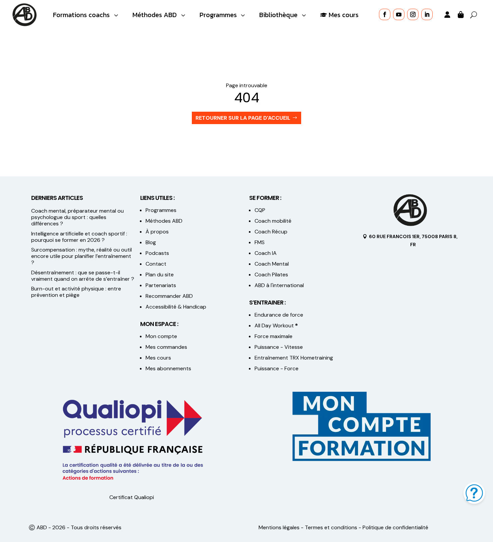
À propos (157, 231)
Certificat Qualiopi (131, 497)
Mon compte (161, 336)
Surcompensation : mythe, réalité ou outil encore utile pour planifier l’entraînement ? (81, 256)
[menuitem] (86, 15)
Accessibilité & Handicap (177, 306)
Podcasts (157, 253)
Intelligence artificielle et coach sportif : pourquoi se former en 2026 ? (79, 236)
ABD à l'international (280, 285)
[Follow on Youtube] (398, 14)
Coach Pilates (271, 274)
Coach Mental (272, 263)
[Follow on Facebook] (384, 14)
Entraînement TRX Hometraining (294, 357)
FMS (260, 242)
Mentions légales (279, 527)
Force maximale (273, 336)
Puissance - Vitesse (279, 346)
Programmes (161, 210)
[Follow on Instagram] (413, 14)
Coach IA (266, 253)
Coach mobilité (273, 220)
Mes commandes (166, 346)
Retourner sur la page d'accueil (243, 117)
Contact (156, 263)
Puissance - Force (276, 368)
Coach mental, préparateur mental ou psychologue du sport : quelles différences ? (77, 217)
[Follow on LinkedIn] (427, 14)
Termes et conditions (331, 527)
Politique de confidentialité (395, 527)
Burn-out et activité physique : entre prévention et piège (76, 292)
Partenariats (161, 285)
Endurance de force (279, 314)
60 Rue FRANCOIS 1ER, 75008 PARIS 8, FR (413, 240)
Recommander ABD (169, 296)
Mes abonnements (168, 368)
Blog (151, 242)
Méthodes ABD (164, 220)
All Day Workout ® (276, 325)
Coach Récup (271, 231)
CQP (260, 210)
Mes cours (158, 357)
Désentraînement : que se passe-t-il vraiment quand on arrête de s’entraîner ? (82, 275)
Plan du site (160, 274)
